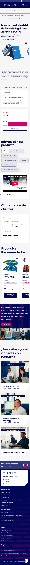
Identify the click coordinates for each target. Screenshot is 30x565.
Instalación (7, 92)
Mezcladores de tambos (8, 17)
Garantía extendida (9, 95)
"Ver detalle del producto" (10, 295)
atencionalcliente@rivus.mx (14, 453)
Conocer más (6, 324)
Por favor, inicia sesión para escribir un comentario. (15, 225)
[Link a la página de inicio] (3, 15)
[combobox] (15, 10)
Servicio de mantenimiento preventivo (14, 97)
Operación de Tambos (19, 15)
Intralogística (10, 15)
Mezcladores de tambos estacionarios (10, 18)
